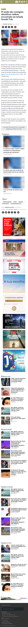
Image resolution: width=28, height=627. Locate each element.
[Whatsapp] (9, 27)
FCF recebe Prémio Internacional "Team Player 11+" (18, 418)
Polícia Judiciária (7, 201)
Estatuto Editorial (6, 622)
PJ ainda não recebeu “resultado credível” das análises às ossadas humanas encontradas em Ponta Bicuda (14, 150)
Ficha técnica (5, 620)
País (2, 9)
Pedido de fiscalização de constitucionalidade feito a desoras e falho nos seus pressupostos (18, 390)
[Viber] (12, 212)
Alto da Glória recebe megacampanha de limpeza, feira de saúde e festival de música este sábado (18, 453)
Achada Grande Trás (16, 203)
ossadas (21, 201)
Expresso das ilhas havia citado (14, 74)
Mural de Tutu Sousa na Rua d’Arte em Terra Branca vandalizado (18, 575)
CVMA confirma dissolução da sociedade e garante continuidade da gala (18, 380)
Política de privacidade (7, 623)
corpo (14, 201)
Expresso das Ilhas (7, 24)
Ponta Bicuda (5, 203)
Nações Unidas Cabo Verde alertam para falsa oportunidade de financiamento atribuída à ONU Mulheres (18, 443)
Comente (8, 128)
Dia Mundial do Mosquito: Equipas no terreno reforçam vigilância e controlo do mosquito (18, 472)
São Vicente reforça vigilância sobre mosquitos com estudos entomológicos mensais (19, 462)
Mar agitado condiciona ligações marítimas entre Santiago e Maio (17, 409)
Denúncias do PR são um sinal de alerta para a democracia (18, 565)
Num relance (6, 618)
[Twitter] (6, 27)
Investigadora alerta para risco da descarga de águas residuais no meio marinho (19, 510)
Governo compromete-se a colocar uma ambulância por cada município (18, 546)
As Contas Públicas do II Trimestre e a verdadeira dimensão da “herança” (17, 399)
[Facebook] (3, 27)
